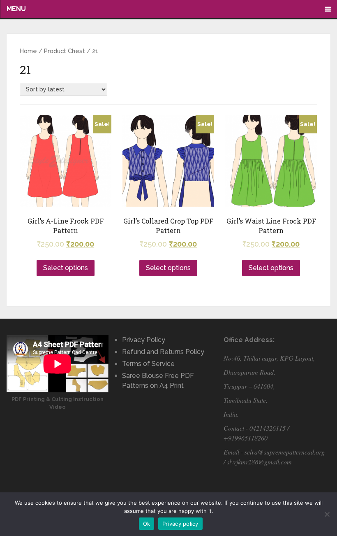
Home (28, 50)
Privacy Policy (143, 340)
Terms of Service (148, 364)
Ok (146, 523)
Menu (16, 9)
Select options (65, 268)
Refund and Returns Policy (163, 352)
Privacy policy (180, 523)
